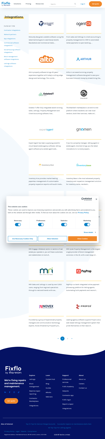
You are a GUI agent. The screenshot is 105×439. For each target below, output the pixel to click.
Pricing (28, 4)
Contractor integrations (12, 30)
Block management (34, 385)
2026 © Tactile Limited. (62, 435)
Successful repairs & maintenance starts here (74, 424)
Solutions (17, 4)
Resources (40, 4)
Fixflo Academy (68, 387)
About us (82, 379)
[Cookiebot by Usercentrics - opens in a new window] (83, 199)
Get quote (95, 4)
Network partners (10, 34)
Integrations (33, 406)
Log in (82, 4)
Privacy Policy (83, 212)
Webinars (49, 397)
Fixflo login (66, 400)
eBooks (48, 392)
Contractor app (68, 395)
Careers (81, 384)
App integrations (9, 39)
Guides (48, 388)
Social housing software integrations (12, 51)
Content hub (50, 379)
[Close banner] (96, 199)
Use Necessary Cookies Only (22, 238)
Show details (88, 232)
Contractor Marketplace (33, 399)
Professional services (66, 380)
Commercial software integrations (11, 44)
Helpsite (65, 391)
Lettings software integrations (10, 65)
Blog (47, 384)
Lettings (32, 379)
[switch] (41, 224)
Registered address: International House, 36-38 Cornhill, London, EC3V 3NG (25, 434)
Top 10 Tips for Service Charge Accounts (40, 424)
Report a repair (67, 404)
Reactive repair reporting (34, 392)
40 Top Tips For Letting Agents (59, 428)
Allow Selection (52, 238)
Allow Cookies (82, 238)
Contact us (83, 388)
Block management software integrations (11, 58)
